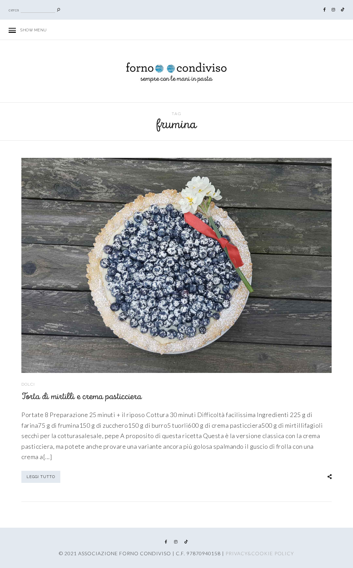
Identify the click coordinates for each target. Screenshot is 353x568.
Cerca (14, 10)
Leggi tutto (41, 477)
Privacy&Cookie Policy (259, 553)
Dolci (28, 384)
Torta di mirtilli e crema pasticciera (81, 397)
